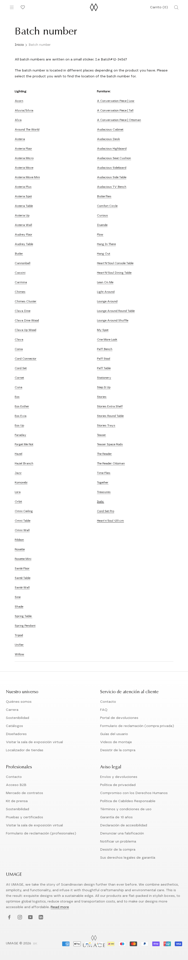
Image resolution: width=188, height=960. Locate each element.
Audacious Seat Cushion (114, 158)
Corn (18, 377)
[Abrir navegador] (11, 7)
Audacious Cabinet (110, 129)
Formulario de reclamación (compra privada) (137, 726)
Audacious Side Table (111, 177)
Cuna (18, 387)
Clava (19, 339)
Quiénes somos (19, 701)
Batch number (40, 45)
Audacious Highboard (112, 148)
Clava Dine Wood (27, 320)
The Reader (104, 453)
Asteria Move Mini (27, 177)
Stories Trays (106, 425)
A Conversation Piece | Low (115, 100)
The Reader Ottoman (111, 463)
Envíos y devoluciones (118, 777)
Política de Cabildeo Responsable (127, 801)
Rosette (20, 549)
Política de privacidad (118, 785)
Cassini (20, 272)
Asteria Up (22, 215)
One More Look (107, 339)
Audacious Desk (108, 139)
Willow (19, 654)
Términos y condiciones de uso (126, 809)
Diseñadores (16, 734)
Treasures (104, 492)
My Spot (102, 329)
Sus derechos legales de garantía (127, 857)
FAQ (103, 710)
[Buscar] (176, 7)
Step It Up (103, 387)
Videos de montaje (116, 742)
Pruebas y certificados (24, 817)
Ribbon (19, 539)
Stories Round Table (110, 415)
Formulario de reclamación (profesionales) (41, 833)
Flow (100, 234)
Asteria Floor (23, 148)
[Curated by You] (22, 7)
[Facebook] (9, 917)
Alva (18, 119)
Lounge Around (107, 301)
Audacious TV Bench (111, 186)
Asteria (20, 139)
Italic (100, 501)
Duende (102, 224)
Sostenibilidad (17, 718)
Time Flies (103, 472)
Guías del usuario (114, 734)
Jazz (18, 472)
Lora (18, 492)
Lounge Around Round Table (116, 310)
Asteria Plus (23, 186)
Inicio (19, 45)
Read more (60, 907)
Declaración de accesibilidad (123, 825)
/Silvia (28, 110)
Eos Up (19, 425)
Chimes (20, 291)
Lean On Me (105, 282)
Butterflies (104, 196)
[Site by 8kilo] (35, 944)
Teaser (101, 434)
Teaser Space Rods (110, 444)
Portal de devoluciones (119, 718)
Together (102, 482)
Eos (17, 396)
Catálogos (14, 726)
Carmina (21, 282)
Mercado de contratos (24, 793)
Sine (18, 597)
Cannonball (22, 263)
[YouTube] (30, 917)
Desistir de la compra (117, 750)
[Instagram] (19, 917)
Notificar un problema (118, 841)
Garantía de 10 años (116, 817)
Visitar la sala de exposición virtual (34, 742)
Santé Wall (22, 587)
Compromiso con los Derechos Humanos (134, 793)
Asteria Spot (23, 196)
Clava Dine (22, 310)
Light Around (106, 291)
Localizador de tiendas (24, 750)
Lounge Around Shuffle (112, 320)
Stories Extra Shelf (110, 406)
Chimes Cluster (25, 301)
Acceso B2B (16, 785)
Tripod (19, 635)
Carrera (12, 710)
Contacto (108, 701)
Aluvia (19, 110)
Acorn (19, 100)
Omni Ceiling (24, 511)
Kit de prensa (17, 801)
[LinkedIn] (40, 917)
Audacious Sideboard (111, 167)
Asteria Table (24, 205)
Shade (19, 606)
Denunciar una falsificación (122, 833)
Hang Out (103, 253)
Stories (101, 396)
